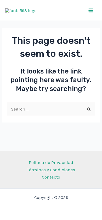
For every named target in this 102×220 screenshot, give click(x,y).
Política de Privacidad (51, 162)
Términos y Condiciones (51, 169)
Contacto (51, 177)
